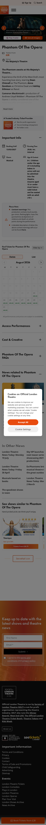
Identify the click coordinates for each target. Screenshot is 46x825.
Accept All (23, 422)
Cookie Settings (23, 429)
